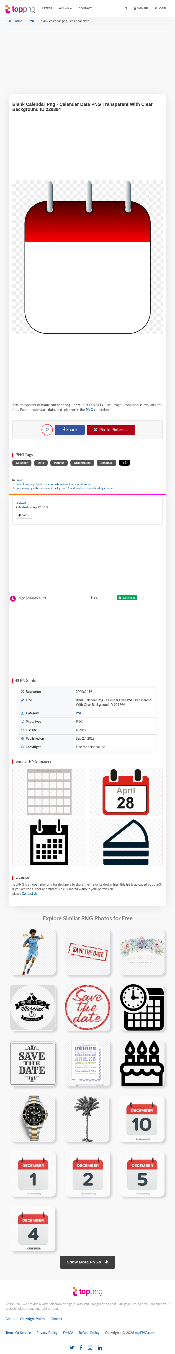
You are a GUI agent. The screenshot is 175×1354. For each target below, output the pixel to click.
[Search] (126, 9)
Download (129, 597)
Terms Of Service (18, 1333)
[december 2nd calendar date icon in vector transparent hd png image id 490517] (87, 1173)
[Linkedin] (100, 1347)
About (10, 1319)
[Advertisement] (87, 62)
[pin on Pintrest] (49, 935)
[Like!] (47, 430)
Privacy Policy (47, 1333)
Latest (47, 8)
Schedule (106, 462)
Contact (85, 8)
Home (17, 21)
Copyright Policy (32, 1319)
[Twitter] (71, 1347)
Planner (59, 462)
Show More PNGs (84, 1262)
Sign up (142, 8)
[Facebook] (81, 1347)
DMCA (68, 1333)
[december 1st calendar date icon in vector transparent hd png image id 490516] (33, 1173)
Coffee (25, 515)
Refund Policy (89, 1333)
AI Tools (64, 8)
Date (41, 462)
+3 (125, 462)
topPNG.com (144, 1333)
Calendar (22, 462)
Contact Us (29, 893)
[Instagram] (90, 1347)
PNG (31, 21)
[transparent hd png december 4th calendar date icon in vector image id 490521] (32, 1228)
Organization (82, 462)
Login (161, 8)
